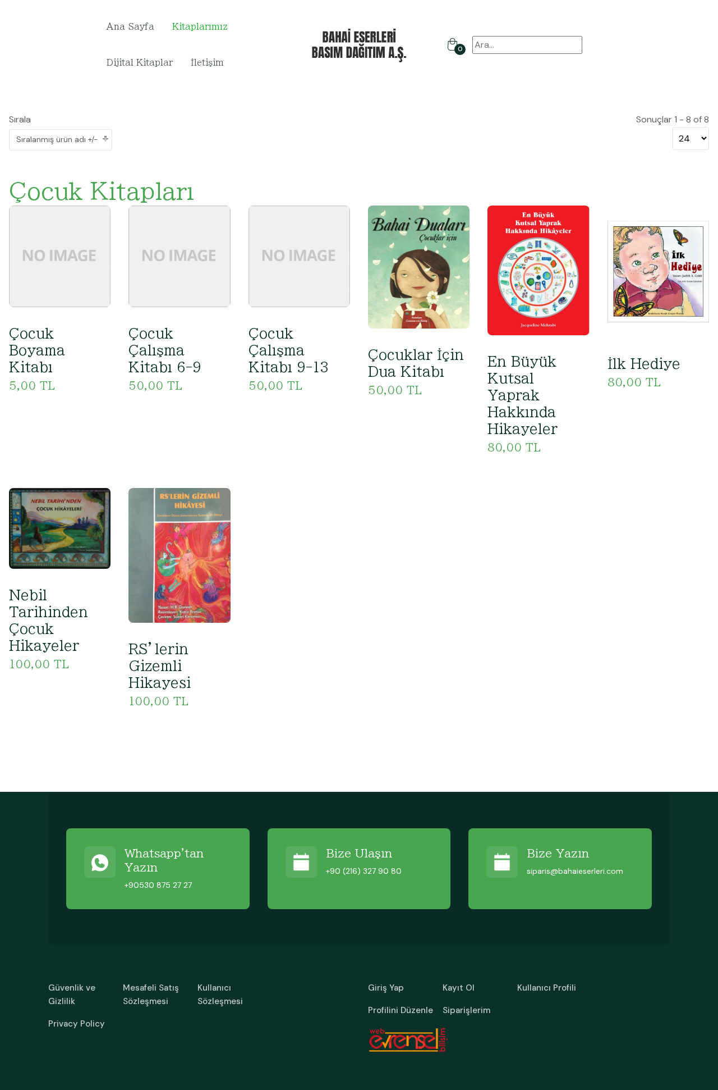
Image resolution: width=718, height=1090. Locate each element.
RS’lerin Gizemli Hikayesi (159, 666)
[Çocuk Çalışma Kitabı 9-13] (299, 256)
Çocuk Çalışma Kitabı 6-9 (164, 350)
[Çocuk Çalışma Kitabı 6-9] (179, 256)
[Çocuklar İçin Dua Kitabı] (419, 266)
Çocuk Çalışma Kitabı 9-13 (288, 350)
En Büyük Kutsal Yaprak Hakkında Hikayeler (522, 395)
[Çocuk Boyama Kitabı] (60, 256)
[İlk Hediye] (658, 270)
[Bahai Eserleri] (359, 44)
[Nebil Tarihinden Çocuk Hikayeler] (60, 527)
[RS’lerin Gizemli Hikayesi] (179, 554)
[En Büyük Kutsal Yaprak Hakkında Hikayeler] (538, 269)
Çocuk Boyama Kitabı (37, 350)
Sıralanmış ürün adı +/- (57, 139)
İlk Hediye (643, 364)
